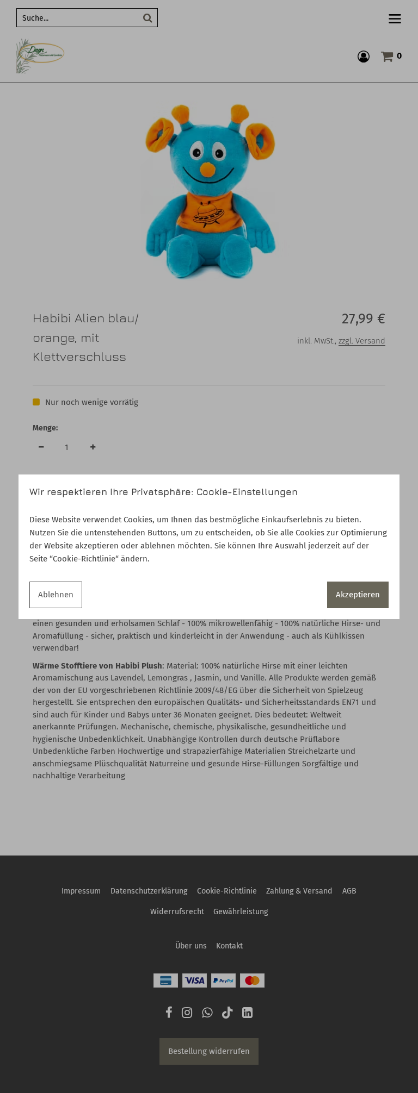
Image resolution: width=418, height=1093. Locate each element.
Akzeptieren (358, 594)
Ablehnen (55, 594)
